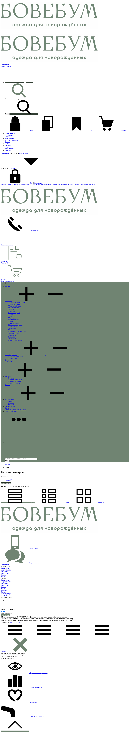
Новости (3, 184)
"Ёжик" (10, 330)
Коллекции (8, 301)
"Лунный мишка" (14, 323)
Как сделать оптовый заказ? (39, 184)
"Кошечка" (11, 337)
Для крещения (9, 360)
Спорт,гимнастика (11, 411)
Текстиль (8, 376)
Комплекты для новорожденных (15, 410)
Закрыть (3, 651)
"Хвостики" (12, 316)
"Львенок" (11, 318)
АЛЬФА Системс (16, 622)
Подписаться (5, 615)
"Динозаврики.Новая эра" (16, 302)
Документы (19, 184)
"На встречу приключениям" (17, 331)
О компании (11, 184)
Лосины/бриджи (10, 406)
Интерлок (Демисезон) (15, 356)
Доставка (76, 184)
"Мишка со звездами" (15, 325)
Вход (31, 130)
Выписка (7, 286)
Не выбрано (12, 168)
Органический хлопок (15, 340)
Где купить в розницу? (87, 184)
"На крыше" (12, 338)
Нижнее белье (9, 399)
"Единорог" (12, 311)
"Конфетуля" (12, 335)
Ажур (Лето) (12, 358)
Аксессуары (8, 361)
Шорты (7, 408)
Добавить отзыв (6, 483)
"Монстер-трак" (13, 308)
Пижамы (7, 385)
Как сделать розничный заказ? (58, 184)
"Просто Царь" (13, 326)
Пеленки (11, 378)
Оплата (70, 184)
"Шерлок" (11, 314)
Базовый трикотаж (11, 355)
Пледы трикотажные (15, 380)
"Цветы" (11, 321)
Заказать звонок (6, 66)
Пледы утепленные (14, 381)
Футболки (11, 404)
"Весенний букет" (14, 313)
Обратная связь (34, 563)
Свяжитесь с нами (7, 245)
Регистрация (38, 183)
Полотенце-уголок (14, 383)
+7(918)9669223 (6, 64)
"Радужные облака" (14, 304)
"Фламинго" (12, 328)
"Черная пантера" (14, 333)
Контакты (26, 184)
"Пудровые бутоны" (14, 306)
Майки (10, 401)
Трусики (11, 403)
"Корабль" (11, 309)
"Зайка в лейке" (13, 319)
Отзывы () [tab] (8, 480)
